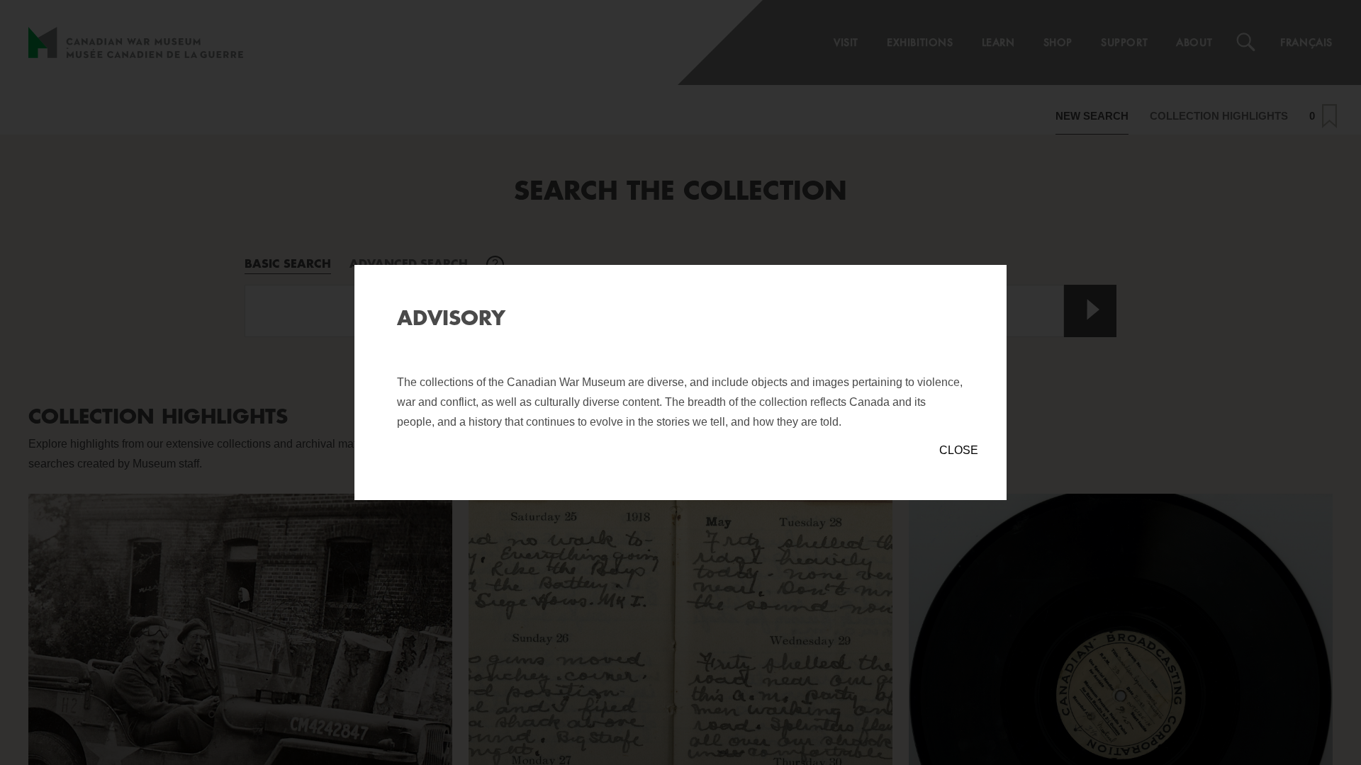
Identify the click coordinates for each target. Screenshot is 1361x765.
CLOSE (958, 450)
